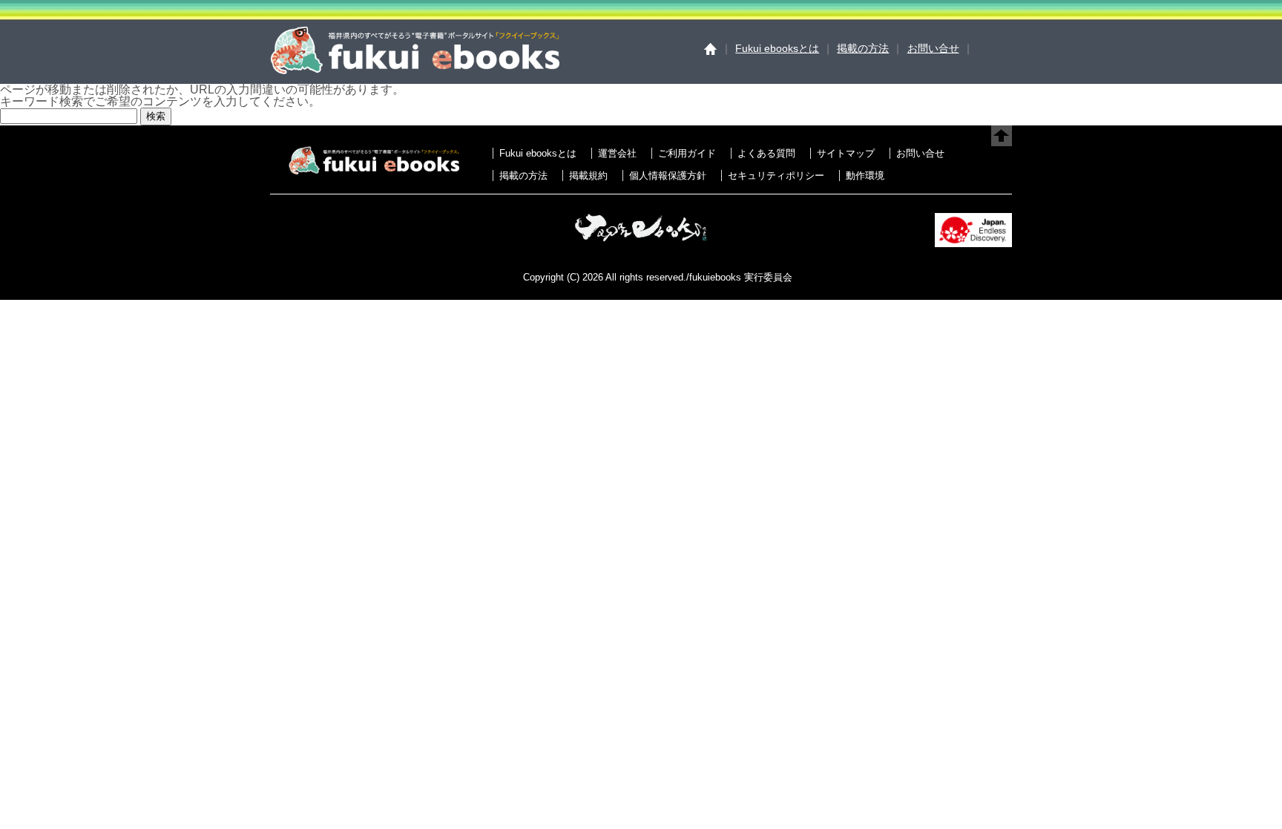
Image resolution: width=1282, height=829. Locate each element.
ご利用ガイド (687, 153)
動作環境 (865, 175)
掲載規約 (588, 175)
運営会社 (617, 153)
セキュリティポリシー (776, 175)
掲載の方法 (863, 48)
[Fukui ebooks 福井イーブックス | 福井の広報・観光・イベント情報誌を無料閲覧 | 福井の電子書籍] (414, 70)
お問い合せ (933, 48)
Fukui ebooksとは (777, 48)
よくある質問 (766, 153)
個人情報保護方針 (667, 175)
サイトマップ (846, 153)
